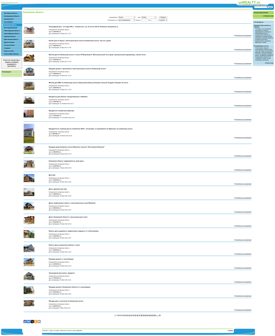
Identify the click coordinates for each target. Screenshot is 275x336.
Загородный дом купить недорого (62, 273)
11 (128, 315)
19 (143, 315)
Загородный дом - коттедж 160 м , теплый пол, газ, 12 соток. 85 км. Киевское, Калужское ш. (83, 26)
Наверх (230, 330)
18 (141, 315)
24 (153, 315)
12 (130, 315)
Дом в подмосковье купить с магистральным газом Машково (72, 203)
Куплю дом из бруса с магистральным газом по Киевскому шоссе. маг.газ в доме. (80, 40)
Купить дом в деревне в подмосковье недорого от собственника (74, 231)
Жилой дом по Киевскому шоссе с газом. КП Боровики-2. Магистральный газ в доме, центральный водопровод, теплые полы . (98, 54)
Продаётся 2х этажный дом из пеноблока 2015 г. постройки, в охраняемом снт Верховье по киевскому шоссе (90, 129)
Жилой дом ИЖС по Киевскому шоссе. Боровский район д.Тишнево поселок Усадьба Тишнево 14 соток (88, 82)
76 (159, 315)
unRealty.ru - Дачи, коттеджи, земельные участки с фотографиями (62, 330)
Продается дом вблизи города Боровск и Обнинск (68, 96)
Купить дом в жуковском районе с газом (64, 245)
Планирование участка (261, 46)
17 (139, 315)
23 (151, 315)
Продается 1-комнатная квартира (61, 110)
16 (137, 315)
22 (149, 315)
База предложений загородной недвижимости (253, 4)
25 (155, 315)
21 (147, 315)
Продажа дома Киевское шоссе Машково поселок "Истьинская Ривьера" (77, 147)
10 (126, 315)
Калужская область (12, 2)
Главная (3, 2)
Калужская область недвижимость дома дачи (66, 161)
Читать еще (269, 63)
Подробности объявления (243, 35)
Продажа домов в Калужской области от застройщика (69, 287)
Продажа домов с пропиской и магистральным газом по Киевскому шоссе (77, 68)
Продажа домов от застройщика (61, 259)
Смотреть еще (268, 16)
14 (133, 315)
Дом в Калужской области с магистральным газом (68, 217)
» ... (157, 315)
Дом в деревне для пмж (58, 189)
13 (131, 315)
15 (135, 315)
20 (145, 315)
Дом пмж (52, 175)
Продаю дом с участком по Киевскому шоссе (66, 301)
